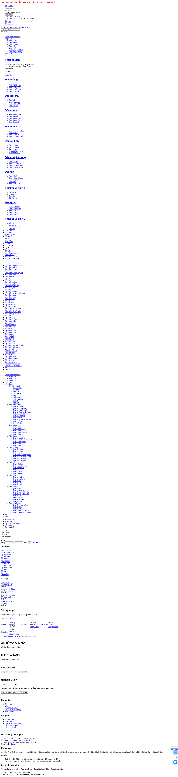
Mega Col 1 (13, 377)
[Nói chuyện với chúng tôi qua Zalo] (176, 757)
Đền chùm (13, 436)
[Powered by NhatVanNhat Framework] (15, 740)
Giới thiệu (8, 382)
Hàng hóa (8, 384)
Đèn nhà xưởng (19, 416)
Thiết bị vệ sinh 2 (15, 218)
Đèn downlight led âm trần (22, 492)
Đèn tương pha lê (19, 430)
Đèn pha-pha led (15, 163)
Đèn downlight (14, 104)
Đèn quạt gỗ (13, 214)
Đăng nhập (9, 6)
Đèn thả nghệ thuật (16, 178)
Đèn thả (12, 46)
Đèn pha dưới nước (16, 165)
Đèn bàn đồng (14, 162)
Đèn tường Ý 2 (6, 585)
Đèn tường (13, 40)
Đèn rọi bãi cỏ (14, 135)
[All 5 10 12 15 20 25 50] (35, 615)
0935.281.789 (174, 747)
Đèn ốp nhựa (18, 451)
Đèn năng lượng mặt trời (22, 419)
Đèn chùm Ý (13, 116)
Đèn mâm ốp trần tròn (21, 458)
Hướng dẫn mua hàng (13, 723)
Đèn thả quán (18, 473)
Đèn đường (17, 417)
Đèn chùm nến (14, 120)
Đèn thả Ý (12, 182)
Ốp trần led (13, 149)
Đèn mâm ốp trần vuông (22, 457)
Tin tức (7, 514)
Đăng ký (33, 18)
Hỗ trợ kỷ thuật (10, 727)
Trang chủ (8, 521)
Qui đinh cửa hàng (12, 708)
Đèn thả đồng (14, 176)
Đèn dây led (13, 106)
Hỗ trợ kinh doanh (11, 725)
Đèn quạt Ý (13, 210)
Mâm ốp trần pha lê (16, 151)
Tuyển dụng (9, 711)
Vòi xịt (15, 401)
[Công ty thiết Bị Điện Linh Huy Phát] (14, 27)
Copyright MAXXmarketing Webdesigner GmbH (18, 636)
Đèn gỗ (50, 622)
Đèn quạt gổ (5, 560)
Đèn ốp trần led (18, 453)
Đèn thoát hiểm (18, 421)
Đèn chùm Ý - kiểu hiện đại (23, 440)
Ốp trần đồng (14, 145)
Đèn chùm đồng (15, 114)
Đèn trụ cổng (13, 133)
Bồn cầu (12, 229)
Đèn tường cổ (14, 91)
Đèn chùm (13, 42)
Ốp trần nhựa (14, 147)
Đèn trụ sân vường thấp (22, 512)
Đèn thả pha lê (14, 180)
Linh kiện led (18, 423)
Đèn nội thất (12, 95)
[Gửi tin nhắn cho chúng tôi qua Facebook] (175, 762)
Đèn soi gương (14, 102)
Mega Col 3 (13, 380)
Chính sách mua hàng (13, 710)
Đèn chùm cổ (14, 122)
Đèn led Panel (18, 499)
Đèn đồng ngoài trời (20, 505)
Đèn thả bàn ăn (14, 183)
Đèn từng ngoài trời (16, 136)
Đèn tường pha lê (15, 88)
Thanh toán (9, 24)
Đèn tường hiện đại (16, 89)
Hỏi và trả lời (9, 719)
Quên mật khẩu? (15, 16)
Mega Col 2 (13, 378)
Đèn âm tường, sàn (16, 167)
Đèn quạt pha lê (15, 209)
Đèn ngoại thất (13, 126)
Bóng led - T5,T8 (19, 497)
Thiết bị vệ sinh (14, 386)
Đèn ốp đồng (18, 449)
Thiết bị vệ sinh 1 (15, 188)
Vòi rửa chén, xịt (15, 227)
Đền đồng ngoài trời (16, 131)
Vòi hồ (11, 223)
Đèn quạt (12, 48)
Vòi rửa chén (18, 399)
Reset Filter (36, 542)
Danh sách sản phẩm (12, 375)
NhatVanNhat (15, 744)
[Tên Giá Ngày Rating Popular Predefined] (15, 615)
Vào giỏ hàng (35, 627)
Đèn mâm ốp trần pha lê (22, 455)
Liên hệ (7, 516)
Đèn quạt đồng (14, 207)
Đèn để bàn (17, 501)
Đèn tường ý (17, 427)
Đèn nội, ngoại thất (16, 50)
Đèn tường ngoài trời (21, 510)
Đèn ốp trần (13, 44)
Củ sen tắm (13, 192)
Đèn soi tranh (14, 100)
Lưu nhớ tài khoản (14, 12)
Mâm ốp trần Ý (14, 153)
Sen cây (12, 196)
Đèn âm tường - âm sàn (22, 412)
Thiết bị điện (12, 59)
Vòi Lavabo (13, 225)
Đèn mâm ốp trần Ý (20, 460)
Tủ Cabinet (13, 198)
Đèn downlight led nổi (21, 494)
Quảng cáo (9, 721)
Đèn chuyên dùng (15, 52)
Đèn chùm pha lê (15, 118)
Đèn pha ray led (19, 414)
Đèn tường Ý (14, 84)
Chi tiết (7, 71)
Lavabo (12, 194)
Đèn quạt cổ (13, 212)
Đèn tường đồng (15, 86)
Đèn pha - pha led (19, 408)
